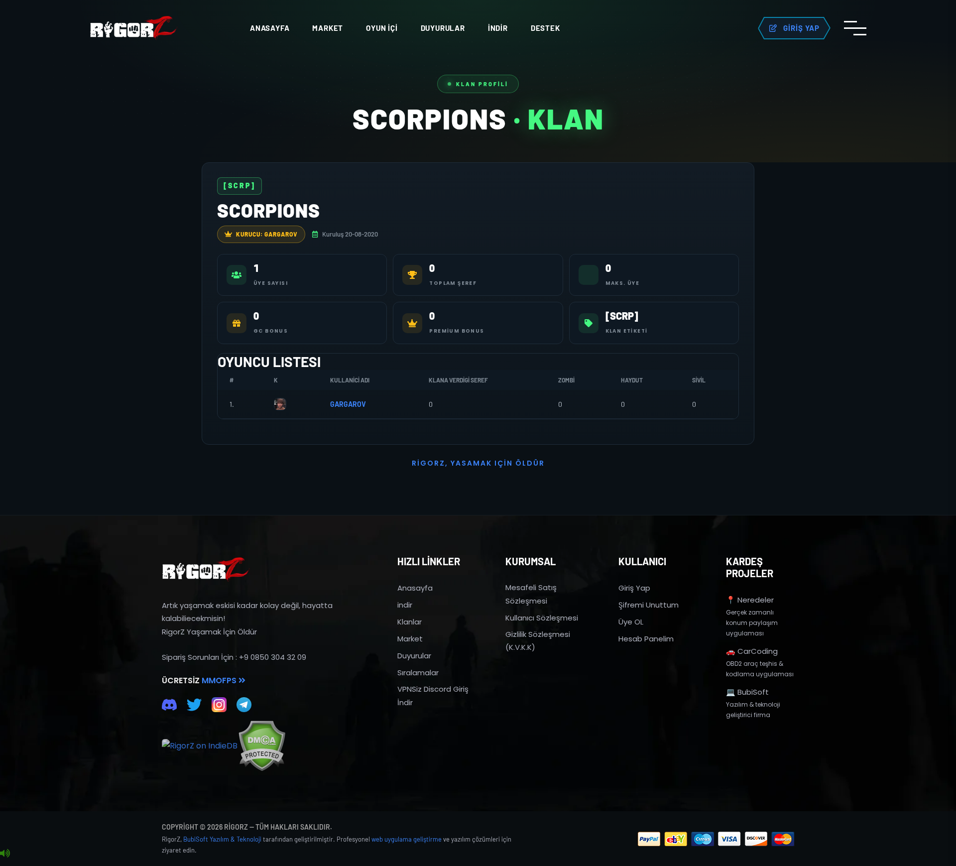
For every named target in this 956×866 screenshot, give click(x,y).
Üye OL (630, 622)
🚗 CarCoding (752, 651)
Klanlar (409, 622)
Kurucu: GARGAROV (267, 234)
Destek (545, 27)
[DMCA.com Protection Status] (262, 745)
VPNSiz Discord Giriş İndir (433, 695)
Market (327, 27)
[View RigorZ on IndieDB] (200, 746)
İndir (498, 27)
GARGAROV (348, 404)
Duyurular (443, 27)
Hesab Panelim (646, 638)
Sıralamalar (418, 672)
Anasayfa (269, 27)
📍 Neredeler (750, 600)
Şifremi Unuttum (648, 605)
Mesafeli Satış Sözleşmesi (531, 594)
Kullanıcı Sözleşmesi (541, 618)
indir (404, 605)
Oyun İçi (381, 27)
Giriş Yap (634, 588)
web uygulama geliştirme (406, 839)
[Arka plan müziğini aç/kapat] (5, 854)
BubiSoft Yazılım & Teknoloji (222, 839)
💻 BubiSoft (747, 692)
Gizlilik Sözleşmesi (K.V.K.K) (537, 640)
